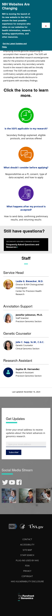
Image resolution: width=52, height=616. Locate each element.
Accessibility (27, 544)
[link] (5, 482)
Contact (27, 539)
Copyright (27, 576)
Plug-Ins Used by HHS (27, 560)
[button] (35, 528)
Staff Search (27, 555)
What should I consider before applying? (26, 167)
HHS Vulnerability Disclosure (27, 581)
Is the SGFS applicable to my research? (26, 128)
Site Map (27, 550)
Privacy (27, 571)
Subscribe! (13, 452)
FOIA (27, 565)
